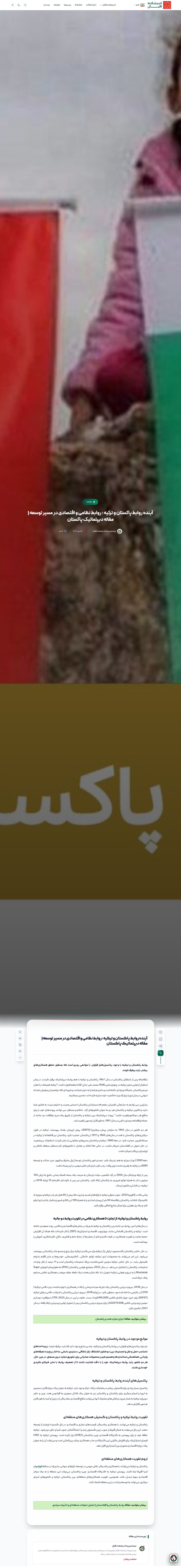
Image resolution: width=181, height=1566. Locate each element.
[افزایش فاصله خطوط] (20, 1038)
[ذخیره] (161, 1039)
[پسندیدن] (161, 1032)
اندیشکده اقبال (109, 5)
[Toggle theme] (19, 5)
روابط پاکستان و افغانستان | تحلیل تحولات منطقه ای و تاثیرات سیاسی (88, 1505)
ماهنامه (57, 5)
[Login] (12, 5)
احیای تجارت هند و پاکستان (109, 1319)
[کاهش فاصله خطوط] (20, 1051)
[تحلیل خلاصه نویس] (161, 1053)
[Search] (25, 5)
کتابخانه (78, 5)
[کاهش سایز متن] (20, 1057)
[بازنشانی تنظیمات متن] (20, 1044)
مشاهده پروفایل (129, 1559)
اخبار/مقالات (91, 5)
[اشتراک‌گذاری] (161, 1046)
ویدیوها (67, 5)
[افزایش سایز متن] (20, 1032)
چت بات (46, 5)
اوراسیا (38, 1466)
